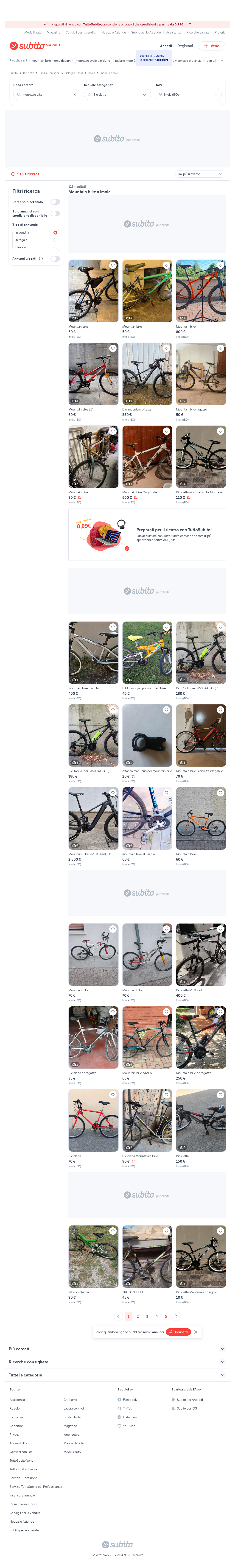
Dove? (160, 85)
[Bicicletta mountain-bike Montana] (201, 465)
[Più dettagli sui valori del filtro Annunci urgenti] (41, 259)
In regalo (21, 240)
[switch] (55, 202)
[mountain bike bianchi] (93, 661)
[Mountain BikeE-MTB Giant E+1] (93, 826)
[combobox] (47, 94)
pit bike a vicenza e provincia (181, 61)
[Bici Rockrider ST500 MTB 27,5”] (201, 661)
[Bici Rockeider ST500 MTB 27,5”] (93, 743)
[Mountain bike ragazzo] (201, 382)
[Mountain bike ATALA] (147, 1045)
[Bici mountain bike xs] (147, 382)
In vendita (22, 232)
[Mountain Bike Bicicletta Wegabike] (201, 743)
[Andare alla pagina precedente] (118, 1316)
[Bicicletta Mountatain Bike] (147, 1128)
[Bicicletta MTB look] (201, 962)
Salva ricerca (28, 174)
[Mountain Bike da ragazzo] (201, 1045)
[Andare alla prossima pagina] (176, 1316)
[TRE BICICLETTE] (147, 1264)
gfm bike (212, 61)
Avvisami (181, 1332)
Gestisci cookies (21, 1452)
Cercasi (20, 247)
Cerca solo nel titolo (27, 202)
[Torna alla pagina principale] (36, 46)
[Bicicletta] (93, 1128)
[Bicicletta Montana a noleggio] (201, 1264)
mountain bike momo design (51, 61)
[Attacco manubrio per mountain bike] (147, 743)
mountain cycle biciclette (93, 61)
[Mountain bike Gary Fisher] (147, 465)
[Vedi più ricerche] (221, 60)
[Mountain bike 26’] (93, 382)
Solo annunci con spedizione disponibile (29, 213)
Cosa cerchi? (23, 85)
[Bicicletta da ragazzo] (93, 1045)
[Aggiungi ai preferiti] (113, 265)
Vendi (216, 46)
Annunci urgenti (24, 259)
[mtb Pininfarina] (93, 1264)
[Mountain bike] (93, 299)
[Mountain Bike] (201, 826)
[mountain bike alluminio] (147, 826)
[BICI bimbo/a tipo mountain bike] (147, 661)
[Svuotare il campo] (74, 94)
